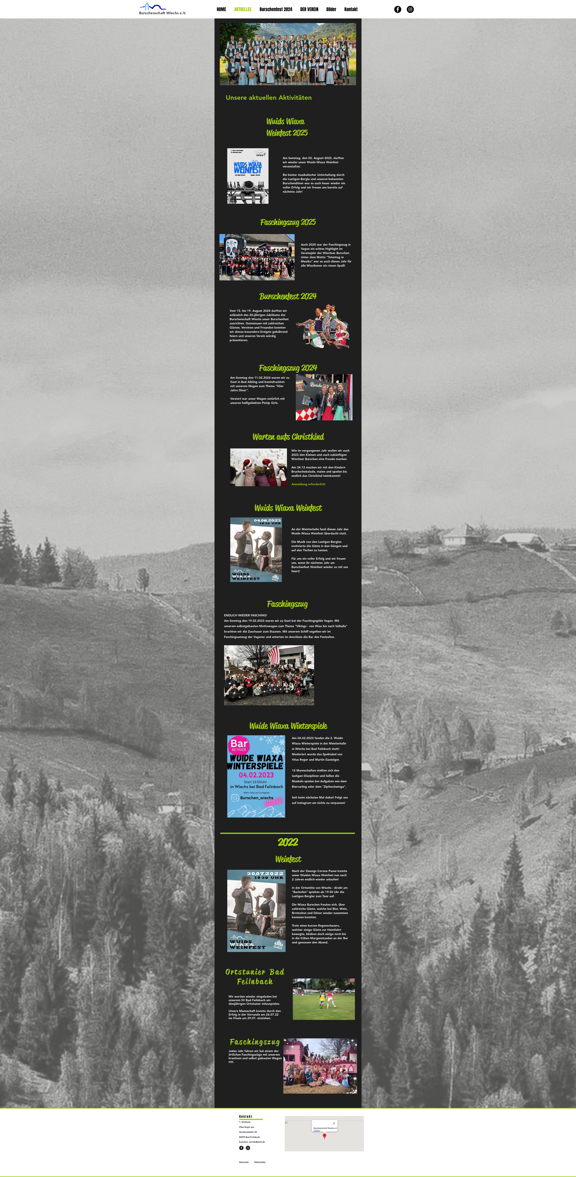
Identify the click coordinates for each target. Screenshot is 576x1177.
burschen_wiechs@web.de (252, 1142)
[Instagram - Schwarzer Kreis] (410, 9)
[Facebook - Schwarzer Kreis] (397, 9)
